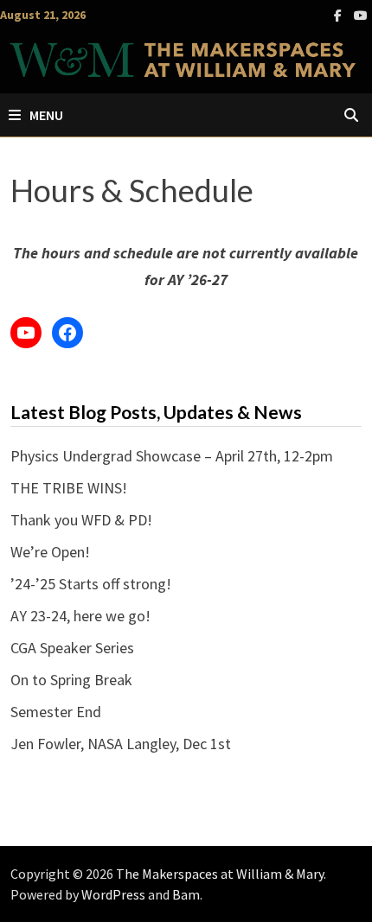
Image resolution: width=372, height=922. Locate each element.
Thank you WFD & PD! (81, 520)
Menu (46, 115)
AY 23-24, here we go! (80, 616)
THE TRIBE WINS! (68, 488)
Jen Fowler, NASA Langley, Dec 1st (120, 743)
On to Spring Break (71, 680)
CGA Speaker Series (72, 648)
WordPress (113, 894)
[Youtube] (361, 14)
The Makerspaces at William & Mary (220, 873)
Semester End (55, 712)
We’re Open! (50, 552)
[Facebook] (340, 14)
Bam (186, 894)
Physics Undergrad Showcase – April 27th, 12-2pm (171, 456)
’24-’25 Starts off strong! (90, 584)
